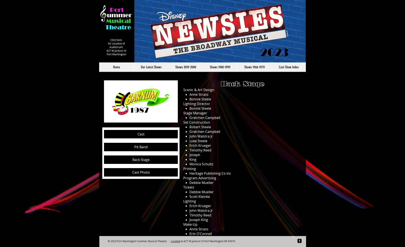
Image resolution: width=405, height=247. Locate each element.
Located (175, 241)
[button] (185, 67)
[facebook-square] (299, 241)
